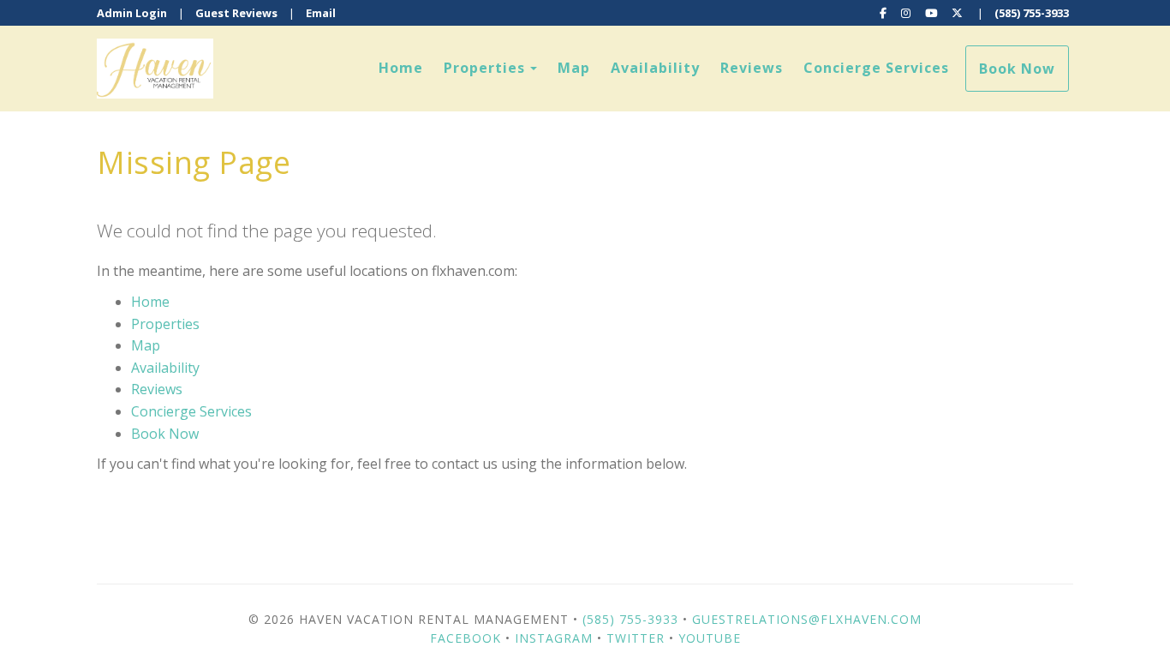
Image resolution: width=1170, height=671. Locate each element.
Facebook (465, 638)
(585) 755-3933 (1031, 13)
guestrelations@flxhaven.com (807, 619)
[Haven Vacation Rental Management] (341, 69)
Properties (484, 67)
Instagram (554, 638)
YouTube (709, 638)
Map (574, 67)
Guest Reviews (236, 13)
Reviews (751, 67)
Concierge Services (876, 67)
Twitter (635, 638)
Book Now (1017, 68)
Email (321, 13)
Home (401, 67)
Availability (655, 67)
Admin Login (132, 13)
